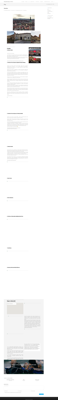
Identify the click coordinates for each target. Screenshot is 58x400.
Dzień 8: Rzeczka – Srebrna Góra (10, 379)
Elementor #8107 (49, 10)
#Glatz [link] (27, 327)
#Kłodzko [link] (12, 160)
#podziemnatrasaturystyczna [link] (14, 128)
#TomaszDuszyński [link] (30, 327)
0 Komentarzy (25, 10)
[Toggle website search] (54, 2)
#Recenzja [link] (25, 327)
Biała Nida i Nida (48, 13)
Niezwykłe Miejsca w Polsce (8, 1)
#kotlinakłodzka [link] (14, 160)
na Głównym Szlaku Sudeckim (25, 368)
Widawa (48, 12)
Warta (23, 379)
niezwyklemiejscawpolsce (7, 10)
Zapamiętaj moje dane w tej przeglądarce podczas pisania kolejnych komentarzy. (13, 392)
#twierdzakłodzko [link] (9, 160)
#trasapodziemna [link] (9, 128)
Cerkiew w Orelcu (37, 379)
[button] (7, 37)
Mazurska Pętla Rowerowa (49, 11)
